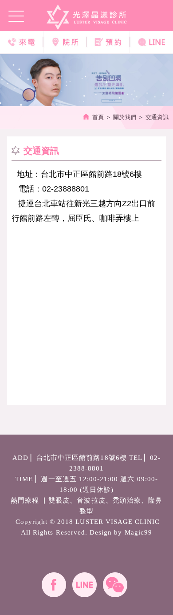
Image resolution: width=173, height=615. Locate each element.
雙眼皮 (59, 500)
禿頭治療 (127, 500)
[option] (86, 80)
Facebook (54, 584)
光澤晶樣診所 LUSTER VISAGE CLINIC (87, 17)
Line (84, 584)
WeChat (115, 584)
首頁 (98, 117)
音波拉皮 (91, 500)
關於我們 (124, 117)
